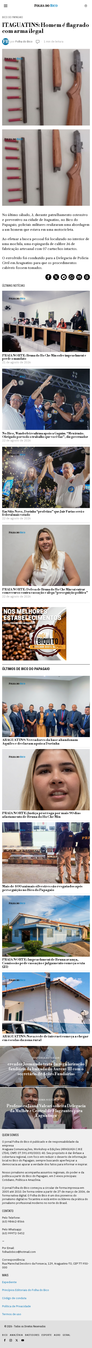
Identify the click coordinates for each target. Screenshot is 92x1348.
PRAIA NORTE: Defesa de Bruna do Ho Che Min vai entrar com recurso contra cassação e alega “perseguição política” (45, 591)
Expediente (9, 1282)
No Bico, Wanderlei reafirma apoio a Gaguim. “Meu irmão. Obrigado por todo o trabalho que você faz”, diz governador (45, 435)
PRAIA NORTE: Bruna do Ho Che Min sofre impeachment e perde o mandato (44, 357)
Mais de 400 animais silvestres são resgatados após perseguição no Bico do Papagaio (42, 888)
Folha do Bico (24, 41)
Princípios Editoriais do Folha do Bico (25, 1290)
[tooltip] (48, 277)
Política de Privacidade (16, 1306)
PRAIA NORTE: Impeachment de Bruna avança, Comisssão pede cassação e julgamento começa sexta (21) (43, 963)
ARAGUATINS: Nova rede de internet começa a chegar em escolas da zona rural (45, 1038)
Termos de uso (11, 1314)
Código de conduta (14, 1298)
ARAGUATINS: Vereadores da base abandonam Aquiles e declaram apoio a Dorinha (40, 742)
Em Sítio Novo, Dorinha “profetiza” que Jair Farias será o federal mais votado (43, 513)
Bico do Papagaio (12, 17)
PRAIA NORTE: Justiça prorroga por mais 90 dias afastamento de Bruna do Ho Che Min (41, 815)
